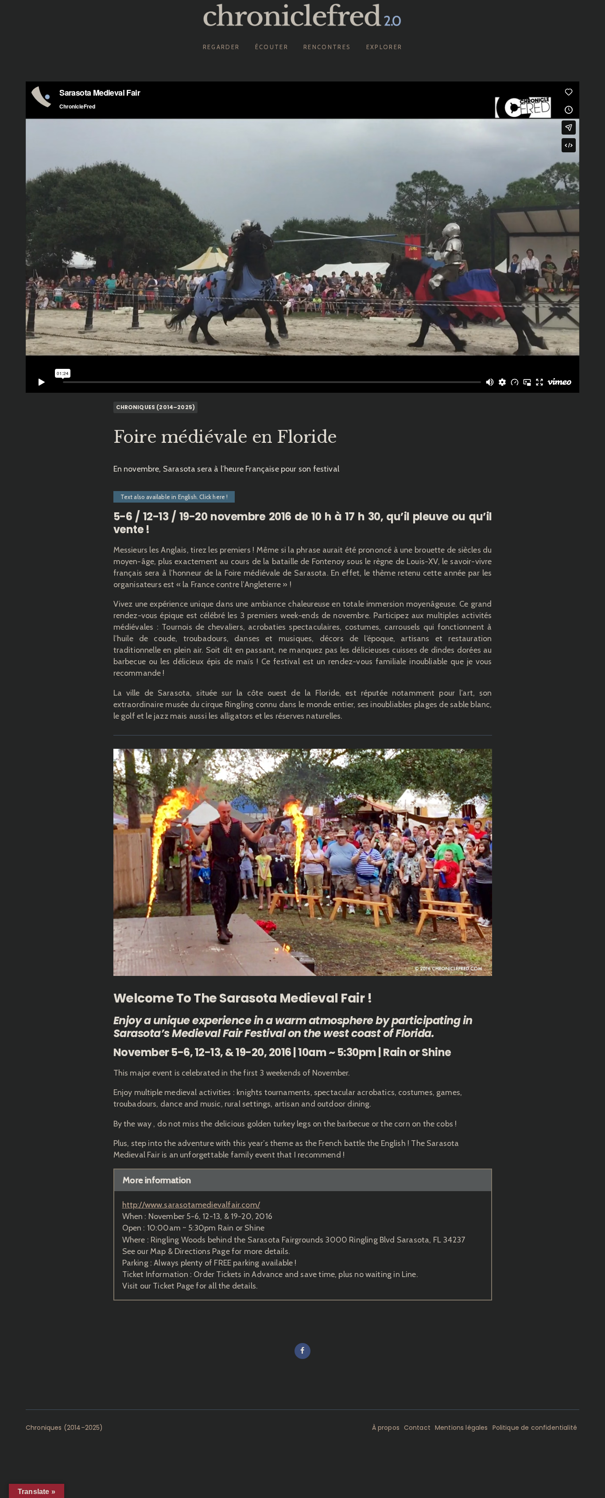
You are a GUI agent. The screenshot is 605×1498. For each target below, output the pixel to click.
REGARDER (221, 46)
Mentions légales (461, 1427)
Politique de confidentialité (535, 1427)
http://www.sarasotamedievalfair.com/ (191, 1205)
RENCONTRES (327, 46)
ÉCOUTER (271, 46)
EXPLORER (384, 46)
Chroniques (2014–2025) (155, 407)
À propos (385, 1427)
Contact (417, 1427)
